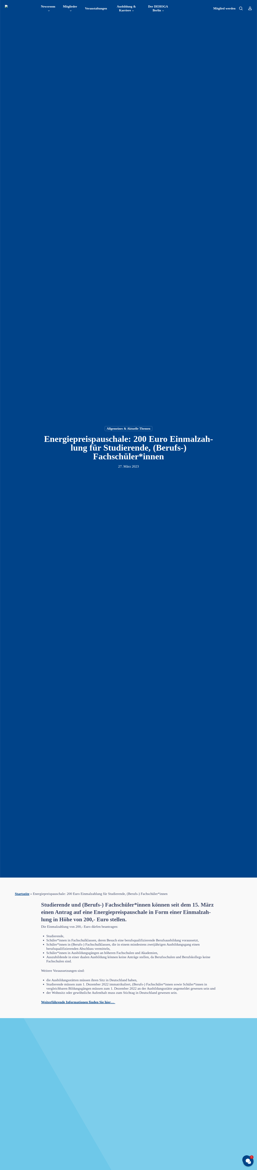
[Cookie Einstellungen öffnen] (7, 1165)
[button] (248, 1161)
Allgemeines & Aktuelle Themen (128, 428)
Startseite (22, 894)
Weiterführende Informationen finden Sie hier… (78, 1002)
